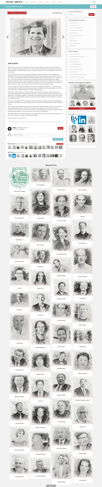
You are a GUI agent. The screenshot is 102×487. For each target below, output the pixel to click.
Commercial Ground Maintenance (78, 74)
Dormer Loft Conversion (75, 28)
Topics (26, 2)
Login (94, 2)
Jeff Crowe (22, 121)
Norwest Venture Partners (33, 121)
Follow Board (60, 143)
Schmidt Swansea (74, 59)
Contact (60, 2)
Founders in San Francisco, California (26, 144)
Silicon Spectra (14, 2)
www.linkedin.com (57, 13)
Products (40, 2)
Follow (60, 128)
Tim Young (72, 38)
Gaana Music (72, 45)
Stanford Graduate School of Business (51, 121)
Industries (33, 2)
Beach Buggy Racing (74, 43)
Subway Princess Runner (75, 35)
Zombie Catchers (73, 25)
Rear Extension (73, 40)
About (47, 2)
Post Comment (58, 139)
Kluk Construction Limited (76, 30)
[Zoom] (21, 13)
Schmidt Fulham (73, 72)
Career (53, 2)
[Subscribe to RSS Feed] (64, 2)
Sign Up (93, 6)
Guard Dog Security (74, 54)
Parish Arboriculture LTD (75, 64)
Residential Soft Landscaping (77, 77)
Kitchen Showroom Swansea (76, 56)
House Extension (73, 22)
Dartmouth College (13, 121)
